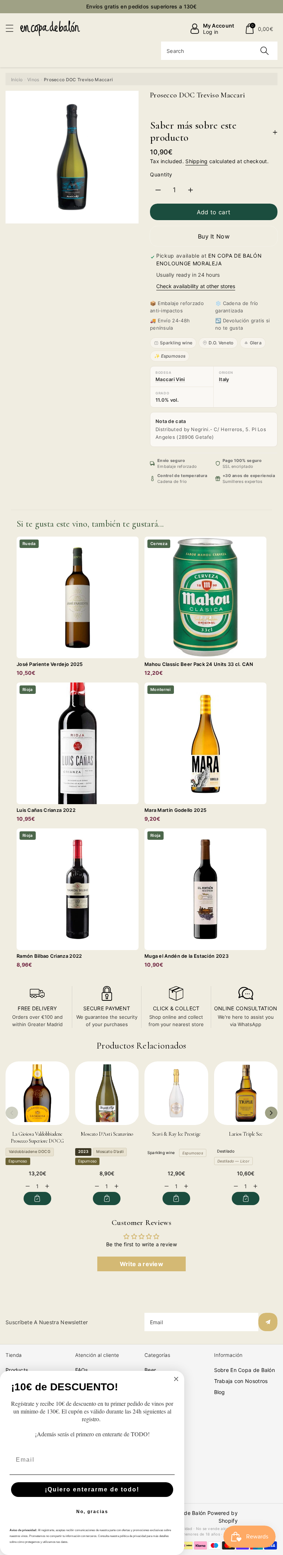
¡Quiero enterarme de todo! (92, 1489)
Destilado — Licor (233, 1161)
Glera (256, 342)
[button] (13, 28)
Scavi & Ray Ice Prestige (176, 1134)
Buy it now (214, 236)
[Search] (264, 51)
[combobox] (219, 51)
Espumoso (17, 1161)
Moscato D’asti (109, 1151)
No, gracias (92, 1511)
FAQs (81, 1370)
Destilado (226, 1151)
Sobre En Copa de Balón (244, 1370)
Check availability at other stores (195, 286)
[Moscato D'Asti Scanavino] (107, 1093)
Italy (224, 379)
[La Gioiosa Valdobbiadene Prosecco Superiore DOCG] (37, 1093)
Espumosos (192, 1153)
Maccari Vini (170, 379)
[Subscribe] (267, 1322)
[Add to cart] (37, 1198)
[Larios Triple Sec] (246, 1093)
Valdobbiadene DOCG (29, 1151)
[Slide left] (12, 1113)
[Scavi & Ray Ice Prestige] (176, 1093)
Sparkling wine (176, 342)
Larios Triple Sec (245, 1134)
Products (17, 1370)
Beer (150, 1370)
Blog (219, 1392)
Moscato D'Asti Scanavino (107, 1134)
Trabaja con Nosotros (241, 1381)
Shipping (196, 161)
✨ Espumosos (169, 356)
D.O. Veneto (221, 342)
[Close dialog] (176, 1379)
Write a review (141, 1264)
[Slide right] (271, 1113)
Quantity (161, 174)
